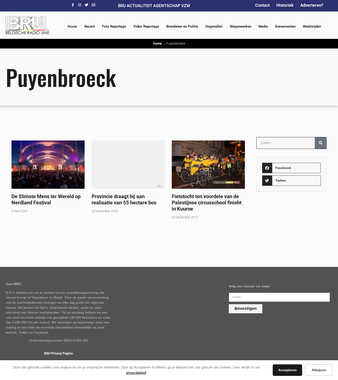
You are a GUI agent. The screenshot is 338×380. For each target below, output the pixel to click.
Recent (89, 26)
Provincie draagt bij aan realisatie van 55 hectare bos (124, 199)
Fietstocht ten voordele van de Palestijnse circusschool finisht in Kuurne (206, 202)
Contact (262, 5)
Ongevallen (213, 26)
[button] (291, 168)
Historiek (285, 5)
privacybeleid (136, 373)
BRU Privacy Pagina (58, 353)
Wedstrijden (312, 26)
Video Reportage (146, 26)
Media (263, 26)
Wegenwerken (240, 26)
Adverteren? (311, 5)
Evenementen (285, 26)
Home (72, 26)
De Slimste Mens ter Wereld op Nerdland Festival (45, 199)
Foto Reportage (114, 26)
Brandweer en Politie (182, 26)
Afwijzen (319, 370)
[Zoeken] (320, 143)
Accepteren (287, 370)
